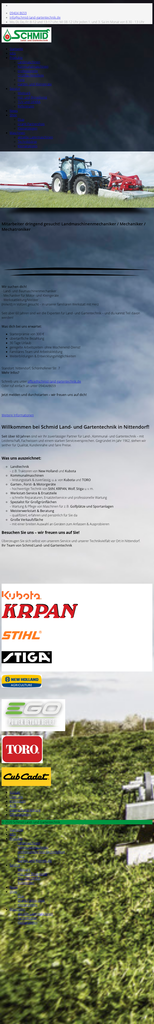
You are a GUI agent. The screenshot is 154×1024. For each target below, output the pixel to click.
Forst (21, 80)
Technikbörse (27, 141)
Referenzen (26, 106)
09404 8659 (18, 13)
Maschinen (17, 133)
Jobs (13, 53)
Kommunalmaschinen (33, 66)
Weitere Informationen (18, 415)
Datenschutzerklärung (25, 810)
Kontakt (15, 792)
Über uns (16, 797)
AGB (13, 805)
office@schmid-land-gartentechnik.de (54, 381)
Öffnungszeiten (20, 814)
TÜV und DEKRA (29, 102)
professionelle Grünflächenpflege (31, 73)
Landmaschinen (29, 62)
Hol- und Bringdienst (32, 97)
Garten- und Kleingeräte (35, 84)
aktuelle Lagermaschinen (35, 137)
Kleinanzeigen (27, 128)
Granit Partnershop (31, 124)
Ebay (21, 119)
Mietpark (24, 93)
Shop (13, 115)
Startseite (16, 49)
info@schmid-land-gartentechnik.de (35, 17)
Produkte (16, 57)
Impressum (18, 801)
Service (15, 88)
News (14, 110)
